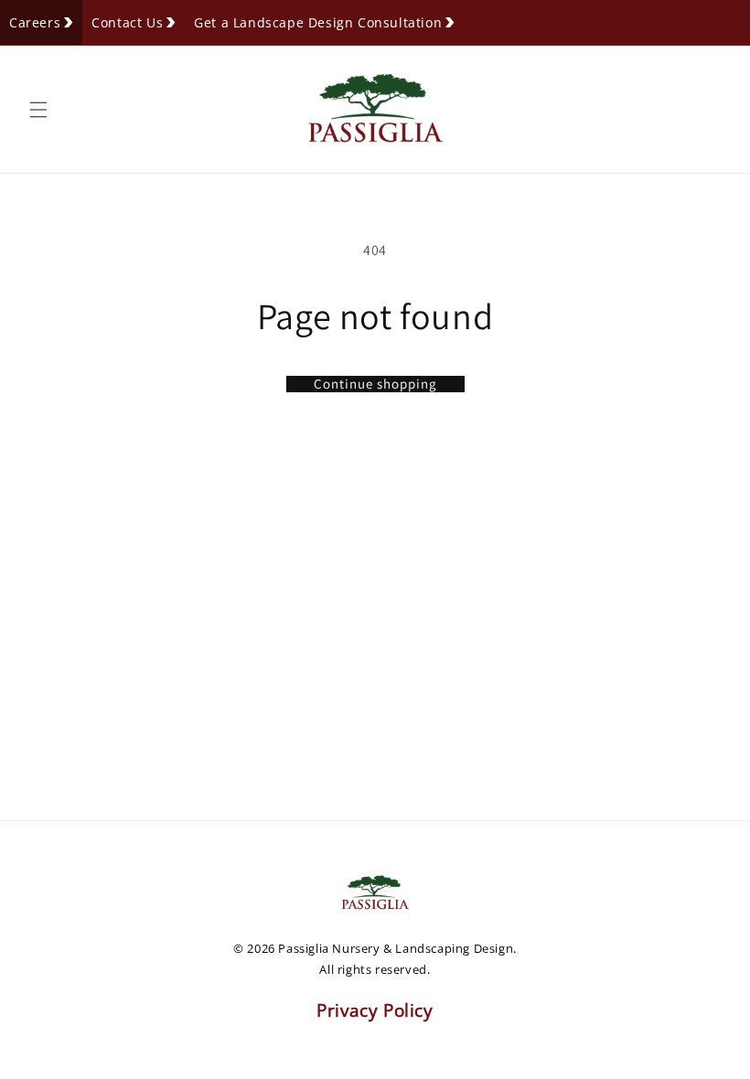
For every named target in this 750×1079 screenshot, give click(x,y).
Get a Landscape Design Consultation (318, 22)
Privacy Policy (374, 1010)
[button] (38, 110)
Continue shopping (375, 384)
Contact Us (127, 22)
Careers (34, 22)
